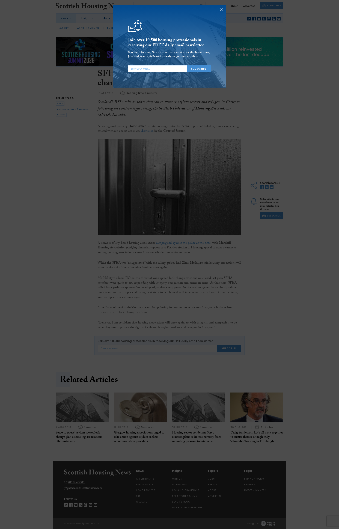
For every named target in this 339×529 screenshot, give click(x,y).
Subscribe (199, 68)
